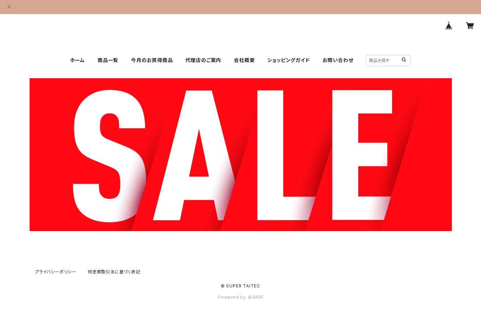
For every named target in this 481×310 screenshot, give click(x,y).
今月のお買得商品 (152, 60)
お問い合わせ (338, 60)
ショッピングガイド (288, 60)
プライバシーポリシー (55, 271)
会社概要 (244, 60)
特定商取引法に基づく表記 (114, 271)
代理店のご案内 (203, 60)
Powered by (233, 297)
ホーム (77, 60)
